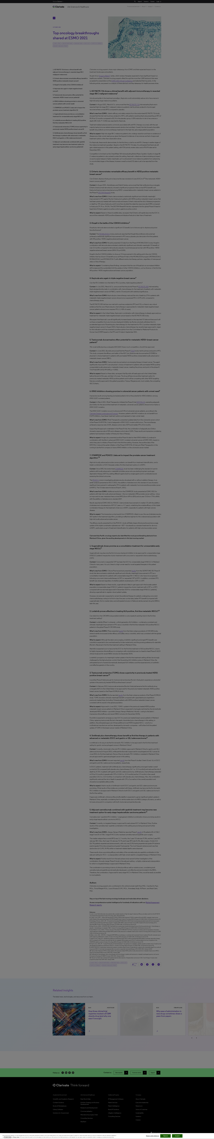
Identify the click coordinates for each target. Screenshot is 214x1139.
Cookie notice (7, 1137)
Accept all (177, 1135)
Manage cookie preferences (152, 1135)
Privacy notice (16, 1137)
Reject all (165, 1135)
